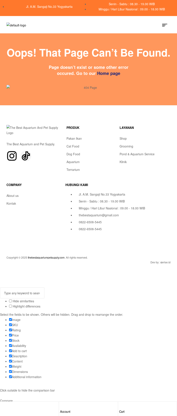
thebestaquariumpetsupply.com (46, 257)
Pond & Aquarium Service (137, 154)
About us (12, 195)
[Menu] (166, 25)
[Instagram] (11, 156)
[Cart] (121, 406)
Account (65, 411)
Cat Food (72, 146)
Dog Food (73, 154)
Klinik (123, 162)
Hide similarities (23, 301)
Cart (122, 411)
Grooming (126, 146)
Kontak (11, 203)
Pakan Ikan (74, 138)
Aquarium (73, 162)
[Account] (62, 406)
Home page (108, 73)
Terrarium (73, 169)
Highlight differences (26, 306)
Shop (123, 138)
